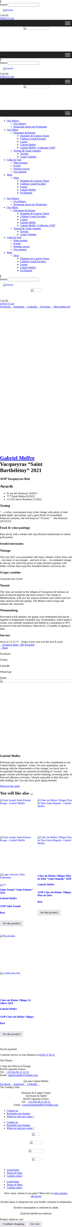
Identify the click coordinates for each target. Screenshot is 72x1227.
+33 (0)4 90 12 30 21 (39, 1101)
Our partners (20, 171)
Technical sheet (10, 644)
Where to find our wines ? (20, 1116)
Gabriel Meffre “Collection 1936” (38, 147)
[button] (36, 1)
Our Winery (13, 120)
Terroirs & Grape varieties (27, 150)
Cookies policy (15, 1175)
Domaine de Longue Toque (34, 135)
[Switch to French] (8, 10)
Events (17, 165)
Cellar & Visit (14, 159)
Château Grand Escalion (33, 138)
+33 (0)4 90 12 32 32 (17, 1072)
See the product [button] (11, 923)
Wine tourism (20, 162)
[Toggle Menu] (67, 23)
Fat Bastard (26, 192)
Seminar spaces (21, 168)
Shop (9, 174)
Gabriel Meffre (28, 144)
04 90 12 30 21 (47, 1054)
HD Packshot (27, 644)
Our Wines (12, 129)
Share (5, 647)
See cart (34, 1223)
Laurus (23, 141)
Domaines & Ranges (24, 132)
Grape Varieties (28, 156)
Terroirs (24, 153)
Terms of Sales (14, 1172)
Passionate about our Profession (30, 126)
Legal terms (13, 1169)
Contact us (12, 1110)
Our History (19, 123)
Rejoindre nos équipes (18, 1113)
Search (3, 4)
